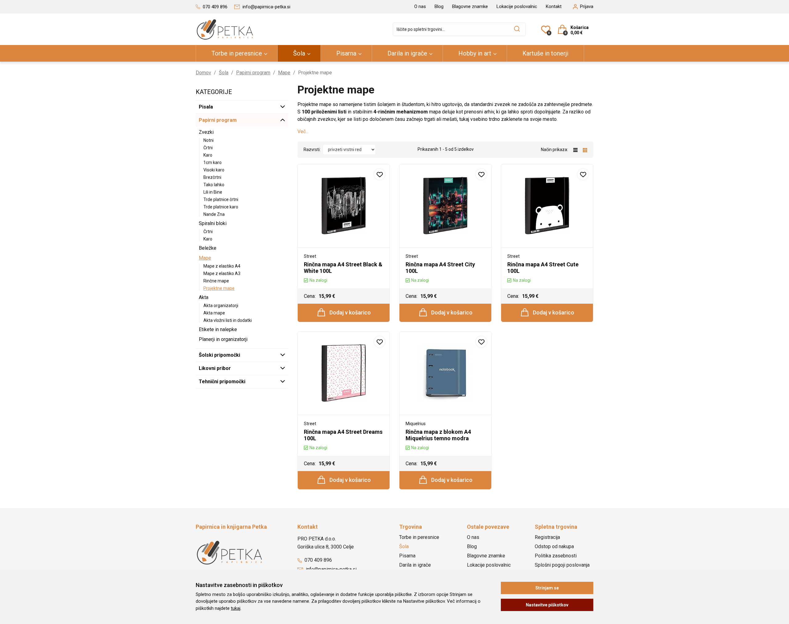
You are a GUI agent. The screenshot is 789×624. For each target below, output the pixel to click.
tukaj (235, 608)
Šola (299, 53)
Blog (439, 6)
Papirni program (253, 73)
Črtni (208, 147)
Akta (203, 297)
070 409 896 (317, 560)
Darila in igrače (407, 53)
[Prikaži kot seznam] (578, 149)
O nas (420, 6)
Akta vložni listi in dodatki (227, 320)
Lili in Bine (212, 192)
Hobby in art (474, 53)
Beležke (207, 248)
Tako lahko (213, 184)
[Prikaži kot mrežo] (585, 149)
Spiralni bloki (213, 223)
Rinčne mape (216, 280)
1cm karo (212, 162)
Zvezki (206, 132)
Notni (208, 140)
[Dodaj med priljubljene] (379, 174)
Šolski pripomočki (219, 355)
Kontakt (554, 6)
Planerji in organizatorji (223, 339)
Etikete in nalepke (218, 329)
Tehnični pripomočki (222, 381)
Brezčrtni (212, 177)
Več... (303, 131)
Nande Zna (214, 214)
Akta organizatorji (220, 305)
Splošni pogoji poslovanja (562, 565)
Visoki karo (213, 169)
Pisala (206, 107)
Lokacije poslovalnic (517, 6)
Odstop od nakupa (554, 546)
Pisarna (346, 53)
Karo (207, 155)
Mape (284, 73)
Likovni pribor (215, 368)
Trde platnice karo (220, 206)
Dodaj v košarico (349, 312)
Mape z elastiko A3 (221, 273)
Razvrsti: (312, 149)
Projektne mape (219, 288)
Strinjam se (547, 587)
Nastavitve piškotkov (547, 604)
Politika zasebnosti (556, 556)
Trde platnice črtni (220, 199)
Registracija (547, 537)
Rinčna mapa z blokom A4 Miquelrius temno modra (438, 435)
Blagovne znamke (470, 6)
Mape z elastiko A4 (221, 266)
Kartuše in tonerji (545, 53)
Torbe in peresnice (236, 53)
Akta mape (214, 312)
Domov (203, 73)
